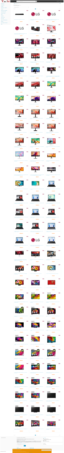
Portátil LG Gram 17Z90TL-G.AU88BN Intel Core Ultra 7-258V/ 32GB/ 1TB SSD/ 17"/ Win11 (21, 231)
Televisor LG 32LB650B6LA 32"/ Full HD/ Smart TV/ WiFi (36, 287)
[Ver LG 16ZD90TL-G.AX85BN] (53, 212)
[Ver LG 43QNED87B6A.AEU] (37, 381)
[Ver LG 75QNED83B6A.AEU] (21, 381)
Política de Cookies (32, 448)
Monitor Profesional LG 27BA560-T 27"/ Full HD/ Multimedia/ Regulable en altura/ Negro (36, 132)
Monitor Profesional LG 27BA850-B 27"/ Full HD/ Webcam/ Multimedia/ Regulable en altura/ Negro (20, 146)
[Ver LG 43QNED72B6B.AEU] (37, 367)
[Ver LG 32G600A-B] (21, 42)
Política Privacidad (19, 448)
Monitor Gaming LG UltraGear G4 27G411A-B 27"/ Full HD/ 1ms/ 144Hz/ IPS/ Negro (52, 62)
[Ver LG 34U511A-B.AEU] (53, 169)
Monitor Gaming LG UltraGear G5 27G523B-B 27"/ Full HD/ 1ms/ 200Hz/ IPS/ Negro (36, 76)
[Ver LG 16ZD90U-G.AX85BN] (37, 240)
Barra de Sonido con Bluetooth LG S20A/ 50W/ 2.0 (19, 19)
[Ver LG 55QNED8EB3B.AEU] (37, 409)
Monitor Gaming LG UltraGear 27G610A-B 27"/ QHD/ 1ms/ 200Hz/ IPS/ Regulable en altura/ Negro (53, 48)
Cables (2, 14)
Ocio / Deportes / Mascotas (4, 22)
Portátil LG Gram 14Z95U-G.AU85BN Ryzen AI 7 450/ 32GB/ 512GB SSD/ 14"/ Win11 (53, 189)
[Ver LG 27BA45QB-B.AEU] (21, 127)
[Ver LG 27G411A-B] (53, 57)
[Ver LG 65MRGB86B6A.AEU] (21, 297)
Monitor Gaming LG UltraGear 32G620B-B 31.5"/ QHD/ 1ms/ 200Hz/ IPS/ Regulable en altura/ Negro (37, 62)
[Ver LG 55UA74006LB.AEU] (37, 424)
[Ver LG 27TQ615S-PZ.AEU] (21, 184)
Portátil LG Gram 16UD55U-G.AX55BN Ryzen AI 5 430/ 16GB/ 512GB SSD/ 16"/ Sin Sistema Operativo (53, 203)
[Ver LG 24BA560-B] (21, 113)
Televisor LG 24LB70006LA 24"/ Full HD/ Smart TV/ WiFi (35, 273)
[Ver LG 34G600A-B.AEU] (53, 71)
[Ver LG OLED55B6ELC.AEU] (37, 311)
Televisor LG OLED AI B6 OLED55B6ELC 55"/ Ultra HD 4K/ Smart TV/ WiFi (37, 316)
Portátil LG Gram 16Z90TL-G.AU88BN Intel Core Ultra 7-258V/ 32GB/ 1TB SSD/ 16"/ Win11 (37, 217)
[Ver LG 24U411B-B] (53, 85)
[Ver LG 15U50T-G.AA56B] (53, 226)
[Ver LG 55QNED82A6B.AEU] (37, 339)
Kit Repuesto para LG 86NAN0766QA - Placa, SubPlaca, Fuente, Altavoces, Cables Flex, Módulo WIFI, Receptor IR (52, 19)
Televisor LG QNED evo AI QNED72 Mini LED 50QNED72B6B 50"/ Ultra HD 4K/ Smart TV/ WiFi (52, 372)
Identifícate (58, 1)
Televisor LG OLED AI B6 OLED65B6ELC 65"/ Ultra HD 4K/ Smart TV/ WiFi (53, 316)
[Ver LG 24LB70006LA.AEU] (37, 268)
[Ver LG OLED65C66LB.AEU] (37, 325)
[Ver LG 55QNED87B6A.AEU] (21, 395)
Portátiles (2, 6)
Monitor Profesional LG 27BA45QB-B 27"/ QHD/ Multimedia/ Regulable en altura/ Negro (20, 132)
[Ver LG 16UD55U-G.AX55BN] (53, 198)
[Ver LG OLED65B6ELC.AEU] (53, 311)
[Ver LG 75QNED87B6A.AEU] (37, 395)
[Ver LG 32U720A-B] (37, 155)
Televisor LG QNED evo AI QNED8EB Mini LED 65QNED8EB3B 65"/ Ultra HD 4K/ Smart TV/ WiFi (53, 415)
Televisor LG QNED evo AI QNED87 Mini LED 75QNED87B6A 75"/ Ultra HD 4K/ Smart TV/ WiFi (36, 401)
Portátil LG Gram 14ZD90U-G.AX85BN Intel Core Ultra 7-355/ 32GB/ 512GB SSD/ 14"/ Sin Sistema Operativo (21, 203)
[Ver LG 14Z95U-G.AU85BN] (53, 184)
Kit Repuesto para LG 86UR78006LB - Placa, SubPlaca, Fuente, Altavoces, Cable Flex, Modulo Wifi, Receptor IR (20, 33)
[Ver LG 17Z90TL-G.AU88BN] (21, 226)
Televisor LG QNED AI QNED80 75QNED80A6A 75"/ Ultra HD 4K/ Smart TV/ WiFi (20, 372)
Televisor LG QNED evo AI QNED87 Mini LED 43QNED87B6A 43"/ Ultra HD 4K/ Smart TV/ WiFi (36, 386)
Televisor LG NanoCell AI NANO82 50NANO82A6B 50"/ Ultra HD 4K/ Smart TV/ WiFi (21, 316)
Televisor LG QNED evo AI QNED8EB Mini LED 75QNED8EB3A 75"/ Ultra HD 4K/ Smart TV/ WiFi (21, 429)
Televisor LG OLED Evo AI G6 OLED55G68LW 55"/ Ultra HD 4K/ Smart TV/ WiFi (21, 344)
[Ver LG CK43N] (37, 28)
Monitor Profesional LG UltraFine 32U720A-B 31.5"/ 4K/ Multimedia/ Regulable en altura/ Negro (37, 160)
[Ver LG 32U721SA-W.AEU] (37, 254)
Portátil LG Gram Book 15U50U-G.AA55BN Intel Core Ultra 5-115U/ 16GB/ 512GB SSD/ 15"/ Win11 (21, 245)
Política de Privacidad (20, 442)
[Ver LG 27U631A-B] (37, 99)
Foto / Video (2, 18)
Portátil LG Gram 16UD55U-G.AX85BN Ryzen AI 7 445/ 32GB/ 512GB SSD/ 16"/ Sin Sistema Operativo (21, 217)
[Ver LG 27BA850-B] (21, 141)
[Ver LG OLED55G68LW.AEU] (21, 339)
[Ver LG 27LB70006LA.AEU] (21, 282)
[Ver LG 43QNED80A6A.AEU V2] (21, 353)
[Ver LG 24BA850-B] (53, 113)
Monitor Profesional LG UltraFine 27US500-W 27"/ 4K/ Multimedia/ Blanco (53, 146)
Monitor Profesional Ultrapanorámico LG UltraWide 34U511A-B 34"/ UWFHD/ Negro (53, 175)
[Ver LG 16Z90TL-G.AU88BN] (37, 212)
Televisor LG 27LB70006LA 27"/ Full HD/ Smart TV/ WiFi (19, 287)
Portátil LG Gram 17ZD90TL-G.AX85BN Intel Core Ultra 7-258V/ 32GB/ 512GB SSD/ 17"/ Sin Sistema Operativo (36, 231)
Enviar (24, 445)
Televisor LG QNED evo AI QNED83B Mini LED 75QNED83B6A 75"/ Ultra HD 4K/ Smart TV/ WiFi (21, 386)
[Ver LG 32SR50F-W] (53, 254)
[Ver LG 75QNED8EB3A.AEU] (21, 424)
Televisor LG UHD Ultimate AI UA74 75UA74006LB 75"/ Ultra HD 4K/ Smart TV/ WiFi (53, 429)
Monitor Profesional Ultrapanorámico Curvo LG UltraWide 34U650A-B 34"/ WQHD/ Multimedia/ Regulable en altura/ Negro (37, 175)
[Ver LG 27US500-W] (53, 141)
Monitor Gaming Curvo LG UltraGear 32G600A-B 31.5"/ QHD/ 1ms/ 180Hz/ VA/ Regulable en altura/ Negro (21, 48)
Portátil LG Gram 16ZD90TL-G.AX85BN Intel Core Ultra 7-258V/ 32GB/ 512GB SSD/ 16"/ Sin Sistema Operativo (52, 217)
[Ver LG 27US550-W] (21, 155)
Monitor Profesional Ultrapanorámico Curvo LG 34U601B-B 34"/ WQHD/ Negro (52, 160)
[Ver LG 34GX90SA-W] (21, 254)
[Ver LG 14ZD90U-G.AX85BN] (21, 198)
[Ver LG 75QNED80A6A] (21, 367)
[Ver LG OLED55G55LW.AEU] (53, 325)
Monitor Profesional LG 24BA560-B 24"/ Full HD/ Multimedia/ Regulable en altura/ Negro (20, 118)
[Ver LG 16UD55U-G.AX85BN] (21, 212)
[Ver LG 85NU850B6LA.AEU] (53, 297)
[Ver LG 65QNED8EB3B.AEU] (53, 409)
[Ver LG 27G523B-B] (37, 71)
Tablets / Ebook (3, 17)
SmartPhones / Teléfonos (4, 7)
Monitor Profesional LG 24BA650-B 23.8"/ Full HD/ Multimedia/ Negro (36, 118)
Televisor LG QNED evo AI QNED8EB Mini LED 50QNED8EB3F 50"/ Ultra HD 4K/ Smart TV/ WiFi (21, 415)
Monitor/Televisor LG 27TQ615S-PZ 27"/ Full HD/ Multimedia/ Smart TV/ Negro (21, 189)
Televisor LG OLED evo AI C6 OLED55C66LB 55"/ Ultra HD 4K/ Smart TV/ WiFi (21, 330)
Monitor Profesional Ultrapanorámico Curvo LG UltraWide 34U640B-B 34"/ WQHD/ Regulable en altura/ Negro (21, 175)
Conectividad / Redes (3, 11)
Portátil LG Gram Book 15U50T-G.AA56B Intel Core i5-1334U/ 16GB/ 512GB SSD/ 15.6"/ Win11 (53, 231)
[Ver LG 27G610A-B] (53, 42)
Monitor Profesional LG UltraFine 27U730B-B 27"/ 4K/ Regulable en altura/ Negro (37, 146)
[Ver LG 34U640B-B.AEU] (21, 169)
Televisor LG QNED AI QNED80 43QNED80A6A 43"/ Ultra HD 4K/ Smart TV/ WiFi (20, 358)
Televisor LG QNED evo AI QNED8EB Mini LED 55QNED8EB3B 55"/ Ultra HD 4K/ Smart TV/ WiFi (37, 415)
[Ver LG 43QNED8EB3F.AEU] (53, 395)
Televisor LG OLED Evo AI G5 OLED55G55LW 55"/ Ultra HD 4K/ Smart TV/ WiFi (53, 330)
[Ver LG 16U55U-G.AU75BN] (37, 198)
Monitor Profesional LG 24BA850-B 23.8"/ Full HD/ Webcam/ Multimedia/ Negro (52, 118)
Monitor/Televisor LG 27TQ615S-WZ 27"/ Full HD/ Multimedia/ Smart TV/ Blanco (37, 189)
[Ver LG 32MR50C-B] (53, 28)
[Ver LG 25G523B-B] (21, 71)
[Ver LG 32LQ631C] (53, 282)
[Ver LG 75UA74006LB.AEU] (53, 424)
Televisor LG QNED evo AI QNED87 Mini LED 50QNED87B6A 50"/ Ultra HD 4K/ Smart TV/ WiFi (52, 386)
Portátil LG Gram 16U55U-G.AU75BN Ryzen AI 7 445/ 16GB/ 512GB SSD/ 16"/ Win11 (37, 203)
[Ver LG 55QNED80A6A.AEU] (37, 353)
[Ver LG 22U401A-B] (21, 85)
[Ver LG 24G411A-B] (37, 42)
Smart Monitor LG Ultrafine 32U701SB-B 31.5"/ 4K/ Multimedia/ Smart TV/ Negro (20, 273)
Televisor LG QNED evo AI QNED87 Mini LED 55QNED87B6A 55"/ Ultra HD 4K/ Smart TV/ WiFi (20, 401)
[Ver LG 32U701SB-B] (21, 268)
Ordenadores (2, 3)
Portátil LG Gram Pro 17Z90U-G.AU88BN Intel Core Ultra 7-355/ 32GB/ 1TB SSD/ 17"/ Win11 (52, 245)
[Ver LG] (37, 14)
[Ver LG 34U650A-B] (37, 169)
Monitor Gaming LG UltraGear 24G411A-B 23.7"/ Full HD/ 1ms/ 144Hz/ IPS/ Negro (36, 48)
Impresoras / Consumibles (4, 10)
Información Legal (32, 447)
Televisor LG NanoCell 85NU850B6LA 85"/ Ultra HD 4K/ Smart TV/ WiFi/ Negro (52, 302)
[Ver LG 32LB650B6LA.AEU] (37, 282)
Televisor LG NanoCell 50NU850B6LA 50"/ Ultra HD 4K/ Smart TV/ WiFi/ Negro (36, 302)
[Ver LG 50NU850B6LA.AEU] (37, 297)
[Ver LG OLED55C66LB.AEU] (21, 325)
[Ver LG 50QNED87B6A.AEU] (53, 381)
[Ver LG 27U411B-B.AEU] (21, 99)
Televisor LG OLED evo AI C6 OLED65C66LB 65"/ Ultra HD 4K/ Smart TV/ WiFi (37, 330)
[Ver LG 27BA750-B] (53, 127)
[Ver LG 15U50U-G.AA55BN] (21, 240)
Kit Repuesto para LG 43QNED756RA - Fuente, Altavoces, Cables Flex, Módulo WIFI (36, 19)
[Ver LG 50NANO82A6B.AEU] (21, 311)
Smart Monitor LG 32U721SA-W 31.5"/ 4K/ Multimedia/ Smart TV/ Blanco (36, 259)
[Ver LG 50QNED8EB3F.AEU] (21, 409)
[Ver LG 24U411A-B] (37, 85)
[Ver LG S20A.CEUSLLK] (21, 14)
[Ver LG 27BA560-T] (37, 127)
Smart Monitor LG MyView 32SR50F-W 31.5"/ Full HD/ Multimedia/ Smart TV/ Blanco (53, 259)
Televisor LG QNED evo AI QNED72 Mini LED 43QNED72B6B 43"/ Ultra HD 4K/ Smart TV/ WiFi (36, 372)
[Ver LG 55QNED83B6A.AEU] (53, 339)
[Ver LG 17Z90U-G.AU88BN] (53, 240)
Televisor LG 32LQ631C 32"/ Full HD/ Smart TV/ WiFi (51, 287)
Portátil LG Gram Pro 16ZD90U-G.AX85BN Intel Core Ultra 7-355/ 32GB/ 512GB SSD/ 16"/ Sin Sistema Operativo (36, 245)
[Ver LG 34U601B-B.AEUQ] (53, 155)
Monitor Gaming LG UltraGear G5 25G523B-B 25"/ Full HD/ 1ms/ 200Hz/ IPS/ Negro (20, 76)
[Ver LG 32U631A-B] (53, 99)
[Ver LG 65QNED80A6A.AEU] (53, 353)
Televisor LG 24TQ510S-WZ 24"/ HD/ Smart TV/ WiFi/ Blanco (52, 273)
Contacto (62, 1)
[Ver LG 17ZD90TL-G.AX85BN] (37, 226)
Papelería (2, 21)
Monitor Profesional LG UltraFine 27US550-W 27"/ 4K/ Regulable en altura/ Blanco (21, 160)
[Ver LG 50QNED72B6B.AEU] (53, 367)
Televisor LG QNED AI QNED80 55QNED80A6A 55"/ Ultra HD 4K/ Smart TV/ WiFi (36, 358)
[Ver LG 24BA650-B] (37, 113)
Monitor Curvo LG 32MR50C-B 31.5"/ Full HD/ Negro (51, 33)
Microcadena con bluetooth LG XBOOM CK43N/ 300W (35, 33)
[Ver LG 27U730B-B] (37, 141)
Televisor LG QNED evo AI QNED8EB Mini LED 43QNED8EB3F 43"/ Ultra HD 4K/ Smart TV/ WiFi (53, 401)
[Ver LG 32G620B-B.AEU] (37, 57)
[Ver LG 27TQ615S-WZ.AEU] (37, 184)
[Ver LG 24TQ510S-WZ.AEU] (53, 268)
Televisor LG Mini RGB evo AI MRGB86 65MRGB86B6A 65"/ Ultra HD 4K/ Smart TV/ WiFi (21, 302)
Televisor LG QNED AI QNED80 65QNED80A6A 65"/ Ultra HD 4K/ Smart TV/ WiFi (52, 358)
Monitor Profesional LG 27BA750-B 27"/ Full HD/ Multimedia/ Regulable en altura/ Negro (52, 132)
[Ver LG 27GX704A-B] (21, 57)
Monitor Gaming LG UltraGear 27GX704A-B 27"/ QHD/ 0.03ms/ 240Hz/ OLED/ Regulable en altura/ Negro (20, 62)
